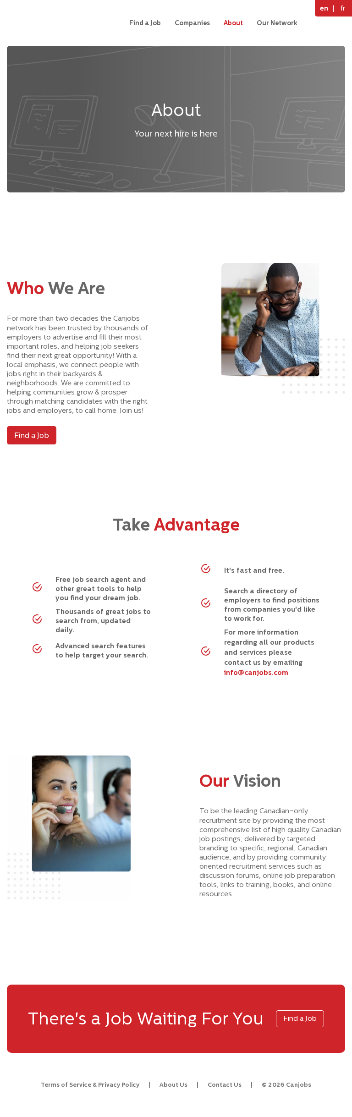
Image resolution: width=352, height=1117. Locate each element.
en (324, 8)
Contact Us (225, 1084)
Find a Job (145, 23)
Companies (192, 23)
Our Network (277, 23)
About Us (173, 1084)
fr (343, 8)
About (233, 23)
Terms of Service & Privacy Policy (90, 1084)
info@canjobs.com (256, 672)
